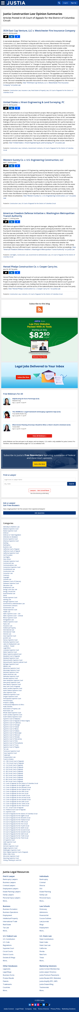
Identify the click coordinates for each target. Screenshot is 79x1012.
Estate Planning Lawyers (12, 892)
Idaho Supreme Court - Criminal (13, 616)
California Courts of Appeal (11, 551)
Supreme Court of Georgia (11, 725)
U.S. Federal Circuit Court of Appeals (14, 810)
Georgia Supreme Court (10, 601)
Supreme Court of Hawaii (11, 727)
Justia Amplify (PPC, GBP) (48, 981)
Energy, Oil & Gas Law (10, 589)
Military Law (7, 666)
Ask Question (39, 513)
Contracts (24, 148)
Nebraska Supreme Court (11, 676)
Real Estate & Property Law (40, 90)
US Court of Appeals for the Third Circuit (15, 838)
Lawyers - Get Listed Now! (39, 490)
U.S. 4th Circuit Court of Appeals (13, 771)
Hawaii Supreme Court (10, 610)
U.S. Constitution (9, 939)
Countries (6, 987)
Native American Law (9, 674)
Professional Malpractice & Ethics (13, 704)
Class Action (7, 559)
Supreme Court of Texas (10, 745)
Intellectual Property (9, 628)
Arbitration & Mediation (10, 537)
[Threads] (41, 1005)
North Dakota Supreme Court (12, 690)
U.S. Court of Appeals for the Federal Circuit (16, 789)
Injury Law (6, 624)
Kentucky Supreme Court (11, 642)
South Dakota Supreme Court (12, 717)
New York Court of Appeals (11, 686)
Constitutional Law (9, 569)
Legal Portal (19, 1009)
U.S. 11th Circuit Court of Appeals (13, 763)
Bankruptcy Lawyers (10, 879)
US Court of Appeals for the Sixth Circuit (15, 834)
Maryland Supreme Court (11, 658)
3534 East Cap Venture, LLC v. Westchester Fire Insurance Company (39, 30)
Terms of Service (43, 1009)
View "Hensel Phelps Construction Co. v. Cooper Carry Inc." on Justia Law (34, 289)
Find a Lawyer (9, 475)
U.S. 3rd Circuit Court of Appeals (13, 769)
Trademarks (7, 984)
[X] (46, 1005)
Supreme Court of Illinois (11, 729)
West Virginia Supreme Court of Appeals (15, 852)
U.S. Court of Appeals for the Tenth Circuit (16, 803)
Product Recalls (8, 978)
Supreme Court (8, 948)
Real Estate (7, 924)
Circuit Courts (8, 951)
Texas (42, 957)
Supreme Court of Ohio (10, 741)
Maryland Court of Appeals (11, 656)
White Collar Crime (9, 854)
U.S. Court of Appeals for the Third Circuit (16, 806)
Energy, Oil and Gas (9, 591)
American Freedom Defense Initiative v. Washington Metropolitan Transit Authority (38, 214)
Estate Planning (45, 892)
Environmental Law (9, 593)
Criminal (42, 882)
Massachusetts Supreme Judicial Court (15, 662)
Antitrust (5, 533)
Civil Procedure (7, 555)
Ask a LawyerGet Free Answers (11, 504)
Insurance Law (26, 90)
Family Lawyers (8, 895)
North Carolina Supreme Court (12, 688)
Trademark (6, 755)
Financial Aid (44, 915)
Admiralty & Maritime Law (11, 527)
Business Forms (8, 975)
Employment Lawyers (10, 889)
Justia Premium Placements (49, 975)
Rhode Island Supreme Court (12, 713)
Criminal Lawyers (9, 885)
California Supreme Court (11, 553)
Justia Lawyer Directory (48, 972)
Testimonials (44, 987)
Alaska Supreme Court (10, 531)
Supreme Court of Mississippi (12, 733)
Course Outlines (45, 918)
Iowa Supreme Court (9, 636)
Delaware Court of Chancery (12, 581)
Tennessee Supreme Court (11, 751)
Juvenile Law (7, 638)
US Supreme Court (9, 840)
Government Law (8, 608)
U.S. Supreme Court (9, 812)
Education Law (7, 585)
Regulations (7, 945)
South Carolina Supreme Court (12, 715)
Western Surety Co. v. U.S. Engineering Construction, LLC (33, 159)
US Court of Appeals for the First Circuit (15, 824)
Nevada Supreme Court (10, 678)
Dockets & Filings (9, 957)
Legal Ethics (7, 648)
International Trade (9, 632)
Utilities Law (7, 844)
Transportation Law (9, 757)
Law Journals (44, 921)
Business (6, 906)
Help (34, 1009)
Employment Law (8, 587)
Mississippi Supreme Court (11, 670)
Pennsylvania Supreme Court (12, 698)
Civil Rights (13, 255)
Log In (65, 3)
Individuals (44, 876)
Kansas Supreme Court (10, 640)
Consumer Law (8, 573)
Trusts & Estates (8, 759)
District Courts (8, 954)
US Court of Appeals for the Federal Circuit (16, 820)
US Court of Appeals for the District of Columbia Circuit (38, 203)
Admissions (44, 912)
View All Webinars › (39, 436)
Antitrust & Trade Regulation (12, 535)
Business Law (7, 547)
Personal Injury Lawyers (11, 898)
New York (43, 954)
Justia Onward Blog (46, 984)
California (43, 948)
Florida (42, 951)
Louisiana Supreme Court (11, 650)
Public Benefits (7, 707)
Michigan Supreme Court (11, 664)
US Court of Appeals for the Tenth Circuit (16, 836)
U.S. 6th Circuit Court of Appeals (13, 775)
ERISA (5, 595)
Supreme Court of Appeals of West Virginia (16, 721)
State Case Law (45, 945)
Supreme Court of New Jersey (12, 739)
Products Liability (8, 702)
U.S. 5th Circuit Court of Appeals (13, 773)
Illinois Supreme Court (10, 618)
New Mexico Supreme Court (12, 684)
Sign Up (73, 3)
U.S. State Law (46, 936)
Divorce (42, 885)
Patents (5, 981)
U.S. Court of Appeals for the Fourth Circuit (16, 795)
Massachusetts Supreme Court (12, 660)
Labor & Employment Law (11, 644)
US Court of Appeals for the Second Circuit (16, 830)
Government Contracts (35, 148)
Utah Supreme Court (9, 842)
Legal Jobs (6, 969)
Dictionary (43, 909)
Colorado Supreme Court (11, 561)
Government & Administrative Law (39, 255)
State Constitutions (46, 939)
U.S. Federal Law (10, 936)
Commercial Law (8, 563)
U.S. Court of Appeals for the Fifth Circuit (15, 791)
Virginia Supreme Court (10, 848)
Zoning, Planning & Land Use (12, 860)
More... (5, 901)
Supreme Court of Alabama (11, 719)
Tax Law (5, 749)
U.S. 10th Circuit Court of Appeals (13, 761)
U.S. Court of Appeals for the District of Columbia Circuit (20, 783)
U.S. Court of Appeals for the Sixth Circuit (16, 801)
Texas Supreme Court (10, 753)
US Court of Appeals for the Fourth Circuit (16, 826)
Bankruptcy (6, 545)
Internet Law (7, 634)
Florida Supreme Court (10, 597)
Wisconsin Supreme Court (11, 856)
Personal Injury (8, 700)
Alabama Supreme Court (10, 529)
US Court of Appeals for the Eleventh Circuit (16, 818)
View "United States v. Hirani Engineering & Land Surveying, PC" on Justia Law (37, 143)
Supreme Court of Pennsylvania (13, 743)
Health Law (6, 612)
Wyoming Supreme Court (11, 858)
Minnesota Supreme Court (11, 668)
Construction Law (15, 90)
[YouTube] (32, 1005)
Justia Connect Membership (50, 969)
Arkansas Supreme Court (11, 541)
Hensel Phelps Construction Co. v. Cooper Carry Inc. (30, 266)
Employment (7, 915)
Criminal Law (7, 579)
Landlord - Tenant (8, 646)
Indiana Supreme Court (10, 622)
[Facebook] (35, 1005)
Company (28, 1009)
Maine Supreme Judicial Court (12, 654)
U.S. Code (6, 942)
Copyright (6, 577)
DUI (41, 889)
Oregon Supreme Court (10, 696)
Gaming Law (7, 599)
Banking (5, 543)
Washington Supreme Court (11, 850)
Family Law (43, 895)
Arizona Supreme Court (10, 539)
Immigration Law (8, 620)
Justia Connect (9, 1009)
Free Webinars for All (13, 394)
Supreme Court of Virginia (11, 747)
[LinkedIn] (30, 1005)
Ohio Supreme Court (9, 692)
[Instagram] (38, 1005)
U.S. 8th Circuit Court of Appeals (13, 779)
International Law (8, 630)
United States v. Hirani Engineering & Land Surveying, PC (33, 102)
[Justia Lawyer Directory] (49, 1005)
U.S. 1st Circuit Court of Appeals (13, 765)
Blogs (42, 924)
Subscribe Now (39, 464)
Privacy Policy (55, 1009)
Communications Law (10, 565)
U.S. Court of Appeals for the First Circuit (15, 793)
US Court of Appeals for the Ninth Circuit (15, 828)
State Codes (44, 942)
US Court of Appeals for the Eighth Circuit (16, 816)
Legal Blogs (7, 972)
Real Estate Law (8, 711)
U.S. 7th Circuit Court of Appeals (13, 777)
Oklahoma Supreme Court (11, 694)
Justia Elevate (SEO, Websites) (50, 978)
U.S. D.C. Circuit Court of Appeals (13, 808)
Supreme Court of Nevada (11, 737)
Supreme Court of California (12, 723)
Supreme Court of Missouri (11, 735)
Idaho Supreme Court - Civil (11, 614)
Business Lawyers (9, 882)
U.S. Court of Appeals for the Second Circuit (16, 797)
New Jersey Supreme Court (11, 682)
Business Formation (10, 909)
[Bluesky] (44, 1005)
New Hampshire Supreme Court (13, 680)
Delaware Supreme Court (11, 583)
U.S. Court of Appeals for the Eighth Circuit (16, 785)
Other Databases (10, 966)
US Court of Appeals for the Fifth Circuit (15, 822)
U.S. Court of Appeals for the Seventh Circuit (17, 799)
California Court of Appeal (11, 549)
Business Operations (10, 912)
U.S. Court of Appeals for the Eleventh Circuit (17, 787)
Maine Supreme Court (10, 652)
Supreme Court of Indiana (11, 731)
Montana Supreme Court (11, 672)
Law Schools (45, 906)
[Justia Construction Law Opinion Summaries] (16, 3)
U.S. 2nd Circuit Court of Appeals (13, 767)
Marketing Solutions (48, 966)
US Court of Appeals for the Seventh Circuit (16, 832)
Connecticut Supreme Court (11, 567)
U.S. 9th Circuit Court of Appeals (13, 781)
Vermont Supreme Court (10, 846)
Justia (42, 1000)
